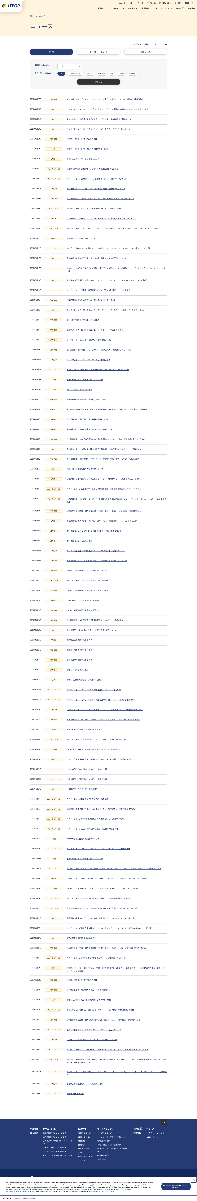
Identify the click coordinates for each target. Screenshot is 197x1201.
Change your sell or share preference (104, 1191)
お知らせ (90, 73)
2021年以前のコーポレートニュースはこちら (148, 44)
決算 (111, 73)
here (91, 1185)
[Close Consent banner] (193, 1179)
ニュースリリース (75, 73)
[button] (116, 8)
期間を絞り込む (42, 65)
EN (193, 3)
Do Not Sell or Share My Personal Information (20, 1191)
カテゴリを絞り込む (44, 73)
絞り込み (98, 81)
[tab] (51, 52)
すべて (61, 73)
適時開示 (101, 73)
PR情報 (121, 73)
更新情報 (132, 73)
